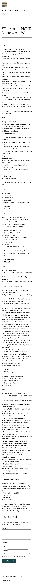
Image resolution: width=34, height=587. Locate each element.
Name (4, 542)
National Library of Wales (17, 506)
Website (4, 550)
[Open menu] (3, 19)
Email (4, 546)
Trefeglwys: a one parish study (12, 576)
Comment (5, 528)
